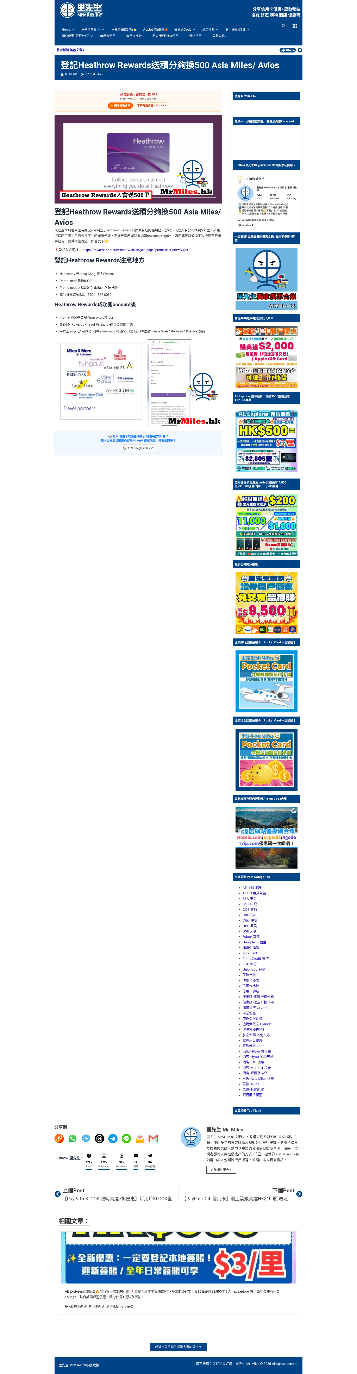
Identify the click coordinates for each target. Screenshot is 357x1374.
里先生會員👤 (91, 29)
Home (66, 29)
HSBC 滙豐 (251, 947)
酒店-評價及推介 (255, 1073)
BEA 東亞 (250, 899)
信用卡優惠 (107, 36)
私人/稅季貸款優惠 (165, 36)
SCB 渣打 (250, 964)
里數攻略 (218, 36)
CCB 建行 (250, 909)
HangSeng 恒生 (254, 942)
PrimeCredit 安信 (256, 958)
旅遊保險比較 (252, 1018)
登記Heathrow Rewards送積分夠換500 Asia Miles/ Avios (170, 65)
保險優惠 (195, 36)
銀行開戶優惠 (252, 1095)
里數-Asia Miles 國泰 (258, 1078)
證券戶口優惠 (252, 1040)
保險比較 (249, 975)
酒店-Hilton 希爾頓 (257, 1051)
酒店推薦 (208, 29)
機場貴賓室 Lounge (257, 1024)
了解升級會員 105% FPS (151, 105)
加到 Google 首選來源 (140, 448)
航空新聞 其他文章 (69, 50)
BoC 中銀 (250, 904)
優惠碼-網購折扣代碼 (258, 997)
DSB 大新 (250, 931)
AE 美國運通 (252, 888)
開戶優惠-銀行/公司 (75, 36)
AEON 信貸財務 (254, 893)
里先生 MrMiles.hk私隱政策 (79, 1365)
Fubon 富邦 (251, 937)
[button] (53, 1271)
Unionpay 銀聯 (254, 969)
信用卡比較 (134, 36)
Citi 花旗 (249, 915)
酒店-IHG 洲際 (253, 1062)
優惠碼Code (183, 29)
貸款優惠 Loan (253, 1046)
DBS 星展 (250, 926)
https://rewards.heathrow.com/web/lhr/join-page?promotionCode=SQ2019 (137, 250)
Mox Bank (250, 953)
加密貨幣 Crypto (255, 1008)
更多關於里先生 (221, 1170)
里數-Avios (251, 1084)
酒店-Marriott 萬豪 (257, 1068)
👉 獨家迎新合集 (120, 105)
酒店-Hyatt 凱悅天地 (258, 1057)
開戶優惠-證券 (235, 29)
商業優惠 (249, 1013)
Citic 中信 (250, 920)
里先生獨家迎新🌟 (124, 29)
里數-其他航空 (253, 1089)
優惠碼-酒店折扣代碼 (258, 1002)
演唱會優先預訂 (254, 1029)
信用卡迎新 (251, 991)
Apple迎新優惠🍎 (155, 29)
